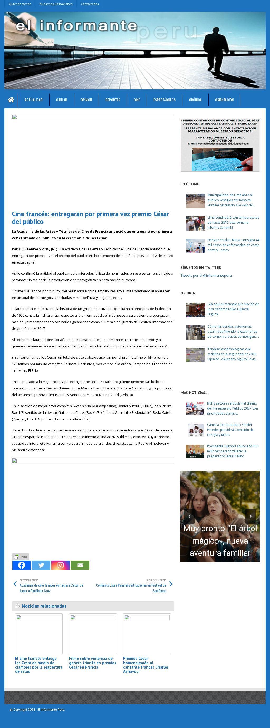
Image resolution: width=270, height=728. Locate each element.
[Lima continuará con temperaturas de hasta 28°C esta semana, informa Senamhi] (195, 223)
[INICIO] (11, 101)
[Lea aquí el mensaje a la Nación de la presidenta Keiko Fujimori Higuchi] (195, 310)
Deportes (112, 99)
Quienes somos (20, 4)
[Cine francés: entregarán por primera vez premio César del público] (93, 160)
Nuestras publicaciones (56, 4)
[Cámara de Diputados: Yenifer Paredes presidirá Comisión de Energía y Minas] (195, 430)
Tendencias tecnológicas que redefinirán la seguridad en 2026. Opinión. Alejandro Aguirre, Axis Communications (232, 354)
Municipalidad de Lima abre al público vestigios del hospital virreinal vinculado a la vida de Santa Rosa (230, 200)
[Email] (80, 565)
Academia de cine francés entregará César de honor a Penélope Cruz (51, 585)
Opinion (86, 99)
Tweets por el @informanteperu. (207, 275)
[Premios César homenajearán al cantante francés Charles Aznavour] (147, 634)
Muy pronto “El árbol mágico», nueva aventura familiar (220, 541)
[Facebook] (21, 565)
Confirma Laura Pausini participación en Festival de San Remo (131, 585)
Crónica (195, 99)
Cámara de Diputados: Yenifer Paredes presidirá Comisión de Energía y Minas (230, 429)
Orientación (224, 99)
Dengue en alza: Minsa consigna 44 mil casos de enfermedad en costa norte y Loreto (233, 245)
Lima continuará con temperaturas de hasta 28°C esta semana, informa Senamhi (233, 222)
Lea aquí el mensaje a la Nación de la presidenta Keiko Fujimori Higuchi (233, 309)
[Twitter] (41, 565)
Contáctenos (90, 4)
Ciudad (61, 99)
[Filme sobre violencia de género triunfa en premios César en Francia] (93, 634)
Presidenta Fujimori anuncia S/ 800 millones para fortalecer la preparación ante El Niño (232, 451)
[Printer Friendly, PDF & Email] (20, 556)
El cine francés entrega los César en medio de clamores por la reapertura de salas (38, 665)
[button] (189, 516)
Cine (137, 99)
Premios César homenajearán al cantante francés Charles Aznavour (146, 665)
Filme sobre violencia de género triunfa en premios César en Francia (92, 663)
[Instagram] (60, 565)
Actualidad (34, 99)
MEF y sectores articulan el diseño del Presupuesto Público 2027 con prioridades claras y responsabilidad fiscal (232, 408)
